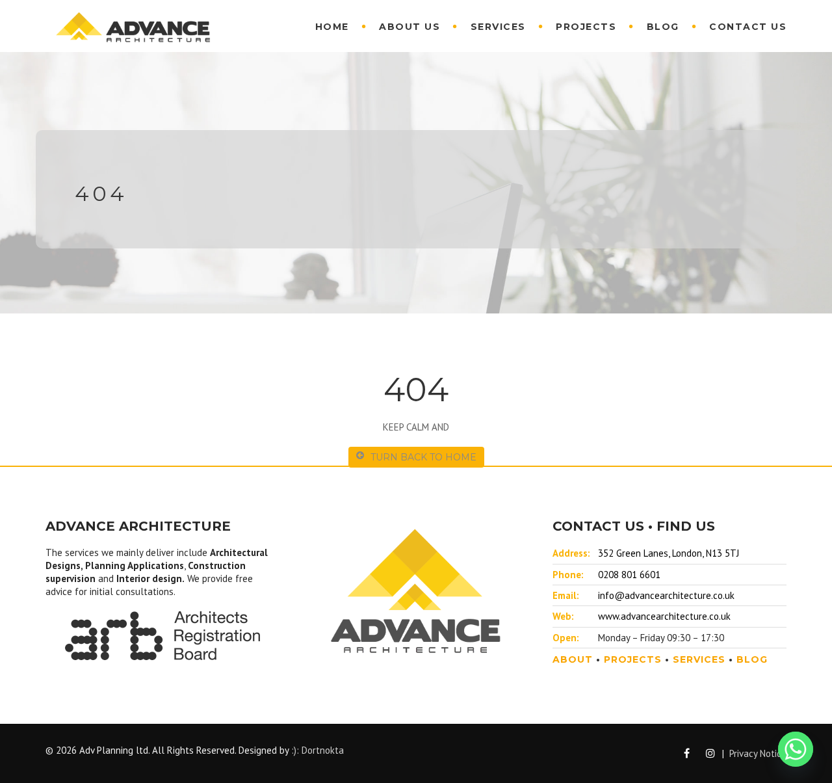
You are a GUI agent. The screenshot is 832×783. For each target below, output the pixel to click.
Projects (586, 27)
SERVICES (699, 659)
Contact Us (747, 27)
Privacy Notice (757, 753)
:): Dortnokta (317, 750)
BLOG (752, 659)
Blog (663, 27)
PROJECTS (633, 659)
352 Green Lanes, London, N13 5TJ (668, 553)
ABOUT (572, 659)
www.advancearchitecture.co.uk (664, 616)
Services (498, 27)
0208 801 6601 (629, 574)
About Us (409, 27)
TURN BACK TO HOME (423, 457)
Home (332, 27)
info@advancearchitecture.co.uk (666, 595)
